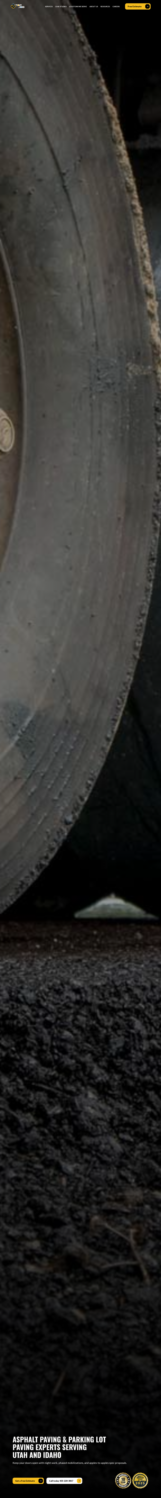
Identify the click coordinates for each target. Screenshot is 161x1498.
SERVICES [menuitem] (49, 6)
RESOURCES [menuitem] (105, 6)
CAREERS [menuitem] (116, 6)
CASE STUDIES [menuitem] (60, 6)
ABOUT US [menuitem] (93, 6)
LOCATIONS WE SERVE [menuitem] (78, 6)
